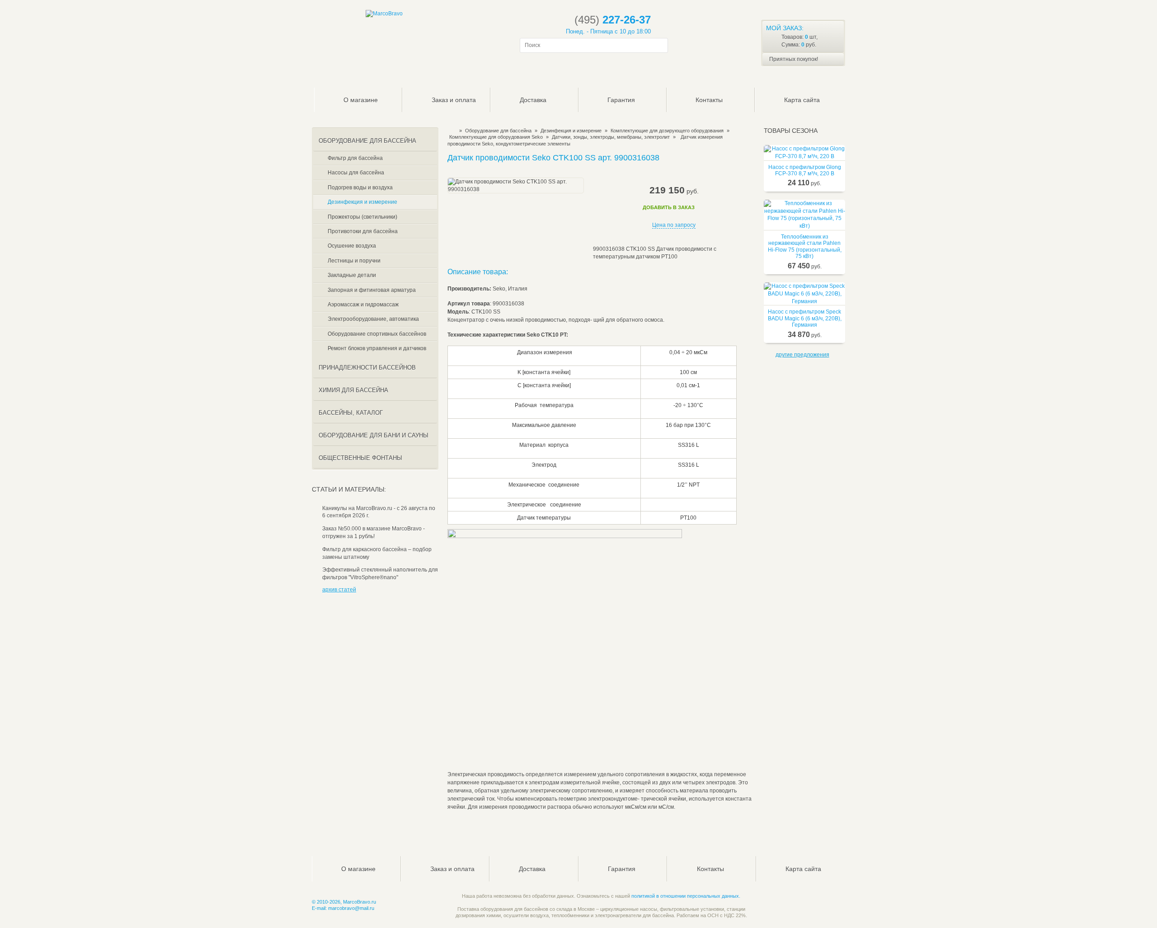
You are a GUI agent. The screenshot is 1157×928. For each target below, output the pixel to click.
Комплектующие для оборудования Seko (496, 137)
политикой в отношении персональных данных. (685, 896)
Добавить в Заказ (669, 207)
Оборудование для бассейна (498, 130)
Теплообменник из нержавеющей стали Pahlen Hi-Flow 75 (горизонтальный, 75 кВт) (805, 246)
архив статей (339, 589)
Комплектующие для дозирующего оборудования (667, 130)
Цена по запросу (674, 225)
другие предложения (802, 355)
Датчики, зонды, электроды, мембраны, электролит (611, 137)
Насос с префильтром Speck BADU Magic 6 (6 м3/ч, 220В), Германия (805, 318)
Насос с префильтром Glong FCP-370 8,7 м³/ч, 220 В (804, 170)
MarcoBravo (450, 130)
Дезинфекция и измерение (571, 130)
